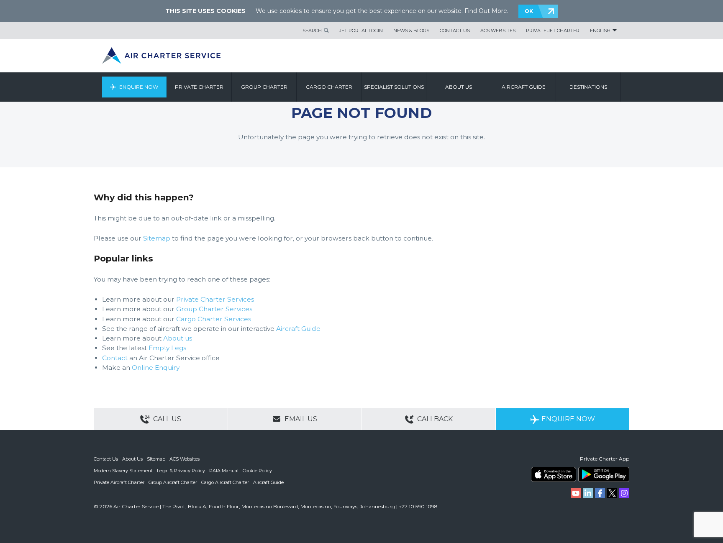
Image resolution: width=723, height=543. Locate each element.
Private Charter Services (215, 299)
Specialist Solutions (394, 87)
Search (312, 30)
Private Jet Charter (552, 30)
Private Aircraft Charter (119, 482)
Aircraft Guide (524, 87)
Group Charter (264, 87)
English (600, 30)
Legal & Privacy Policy (181, 471)
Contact (115, 358)
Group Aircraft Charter (173, 482)
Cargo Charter (329, 87)
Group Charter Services (214, 309)
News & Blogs (411, 30)
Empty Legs (167, 348)
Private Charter (199, 87)
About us (458, 87)
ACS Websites (497, 30)
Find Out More (485, 11)
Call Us (166, 419)
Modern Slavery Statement (123, 471)
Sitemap (156, 238)
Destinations (588, 87)
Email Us (300, 419)
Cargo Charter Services (213, 319)
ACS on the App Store (553, 474)
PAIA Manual (223, 471)
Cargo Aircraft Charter (225, 482)
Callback (434, 419)
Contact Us (455, 30)
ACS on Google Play (603, 474)
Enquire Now (138, 87)
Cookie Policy (257, 471)
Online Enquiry (155, 367)
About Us (132, 459)
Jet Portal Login (361, 30)
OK (529, 11)
